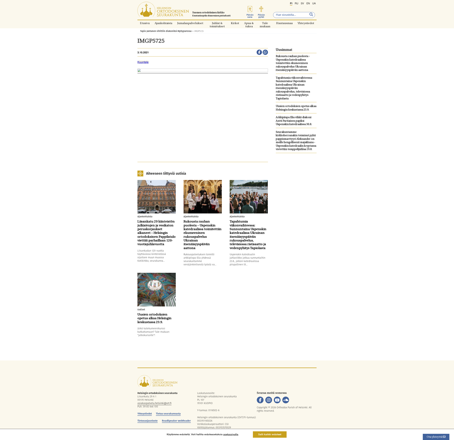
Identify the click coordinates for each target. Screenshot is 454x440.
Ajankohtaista (163, 23)
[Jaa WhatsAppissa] (265, 52)
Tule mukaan (265, 23)
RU (296, 3)
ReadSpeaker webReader (176, 420)
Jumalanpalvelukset (190, 23)
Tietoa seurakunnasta (168, 413)
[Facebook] (260, 400)
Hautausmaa (284, 23)
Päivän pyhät (261, 16)
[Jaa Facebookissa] (259, 52)
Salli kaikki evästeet (269, 434)
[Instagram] (268, 400)
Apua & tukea (249, 23)
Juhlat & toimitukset (217, 23)
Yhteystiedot (306, 23)
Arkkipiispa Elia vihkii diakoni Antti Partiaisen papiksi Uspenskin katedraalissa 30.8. (294, 121)
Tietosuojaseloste (147, 420)
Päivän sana (250, 16)
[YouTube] (277, 400)
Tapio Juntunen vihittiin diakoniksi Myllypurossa (166, 31)
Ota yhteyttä (435, 437)
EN (308, 3)
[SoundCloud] (285, 400)
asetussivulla (230, 434)
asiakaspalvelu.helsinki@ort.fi (154, 403)
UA (314, 3)
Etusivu (145, 23)
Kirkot (235, 23)
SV (302, 3)
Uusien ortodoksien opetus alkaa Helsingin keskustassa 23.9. (296, 108)
